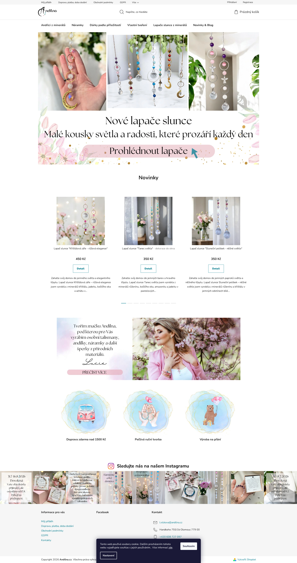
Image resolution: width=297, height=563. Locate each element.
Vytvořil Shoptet (246, 559)
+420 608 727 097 (170, 537)
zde (170, 547)
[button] (47, 97)
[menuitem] (53, 25)
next (253, 249)
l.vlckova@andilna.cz (170, 522)
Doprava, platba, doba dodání (72, 2)
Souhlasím (189, 546)
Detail (81, 268)
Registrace (248, 2)
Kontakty (46, 540)
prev (43, 249)
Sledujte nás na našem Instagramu (153, 466)
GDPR (123, 2)
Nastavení (108, 555)
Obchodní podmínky (103, 2)
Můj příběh (46, 2)
